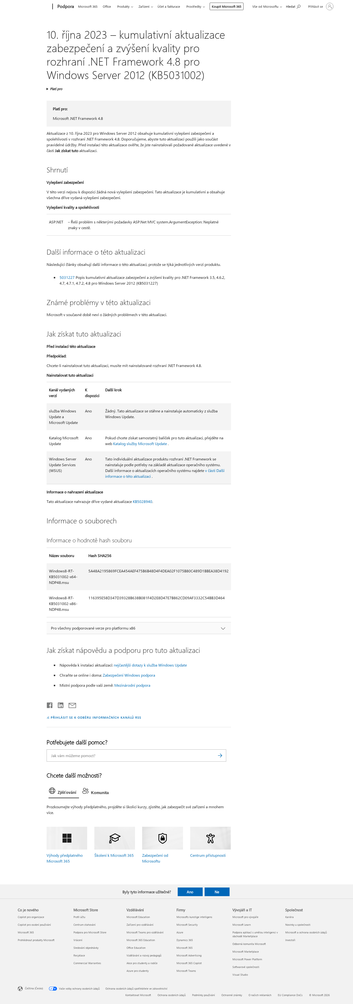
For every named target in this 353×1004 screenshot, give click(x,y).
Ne (217, 891)
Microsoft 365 (87, 6)
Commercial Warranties (87, 963)
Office (107, 6)
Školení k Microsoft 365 (114, 855)
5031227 (67, 277)
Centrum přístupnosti (208, 855)
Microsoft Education (138, 917)
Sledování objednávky (85, 947)
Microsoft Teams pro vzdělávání (145, 932)
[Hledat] (220, 755)
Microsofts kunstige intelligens (194, 917)
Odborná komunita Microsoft (249, 944)
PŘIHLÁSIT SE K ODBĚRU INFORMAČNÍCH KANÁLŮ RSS (96, 717)
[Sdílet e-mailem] (70, 704)
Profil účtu (79, 917)
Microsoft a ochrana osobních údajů (306, 932)
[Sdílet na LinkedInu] (58, 704)
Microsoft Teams (186, 971)
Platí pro (56, 88)
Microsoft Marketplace (245, 951)
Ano (190, 891)
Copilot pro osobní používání (34, 924)
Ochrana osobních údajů (172, 995)
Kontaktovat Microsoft (138, 995)
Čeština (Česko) (34, 988)
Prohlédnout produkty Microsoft (36, 940)
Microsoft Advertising (188, 955)
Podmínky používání (203, 995)
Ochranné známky (231, 995)
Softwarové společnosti (245, 967)
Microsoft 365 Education (141, 940)
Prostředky (193, 6)
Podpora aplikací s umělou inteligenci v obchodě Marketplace (255, 934)
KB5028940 (142, 501)
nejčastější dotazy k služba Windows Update (150, 664)
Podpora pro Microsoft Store (89, 932)
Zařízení (144, 6)
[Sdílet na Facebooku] (50, 704)
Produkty (123, 6)
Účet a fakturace (169, 6)
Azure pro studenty (138, 971)
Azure (179, 932)
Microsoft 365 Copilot (189, 963)
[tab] (64, 792)
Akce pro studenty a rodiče (142, 963)
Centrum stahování (84, 924)
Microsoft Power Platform (247, 959)
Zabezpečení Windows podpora (129, 675)
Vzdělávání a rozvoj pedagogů (144, 955)
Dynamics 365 (184, 940)
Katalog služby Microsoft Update (140, 443)
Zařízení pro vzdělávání (140, 924)
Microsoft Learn (241, 924)
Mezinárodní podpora (132, 685)
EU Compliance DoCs (290, 995)
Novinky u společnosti (297, 924)
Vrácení (77, 940)
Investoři (290, 940)
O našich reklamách (260, 995)
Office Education (136, 947)
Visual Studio (240, 974)
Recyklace (79, 955)
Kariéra (289, 917)
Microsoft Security (187, 924)
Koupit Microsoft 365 (226, 6)
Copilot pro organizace (31, 917)
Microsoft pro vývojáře (245, 917)
